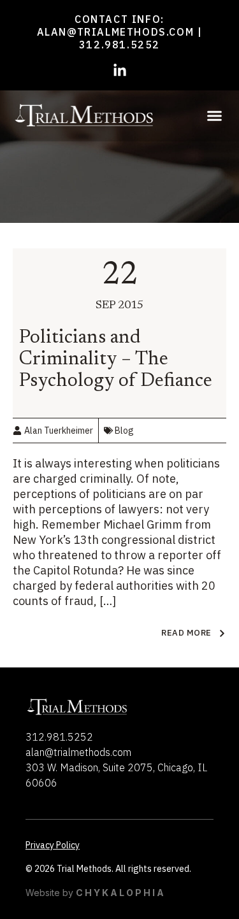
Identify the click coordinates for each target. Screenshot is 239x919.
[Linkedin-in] (120, 71)
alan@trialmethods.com (115, 31)
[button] (215, 116)
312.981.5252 (119, 44)
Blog (124, 430)
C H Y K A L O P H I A (120, 892)
